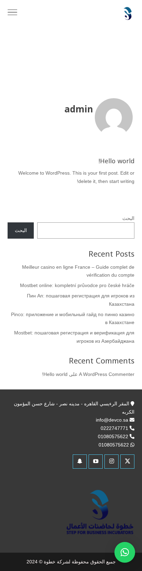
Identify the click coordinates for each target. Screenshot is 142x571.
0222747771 (114, 428)
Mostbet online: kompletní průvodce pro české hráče (77, 285)
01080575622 (113, 436)
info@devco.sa (112, 420)
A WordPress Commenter (106, 374)
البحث (128, 218)
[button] (124, 552)
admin (78, 109)
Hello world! (116, 161)
